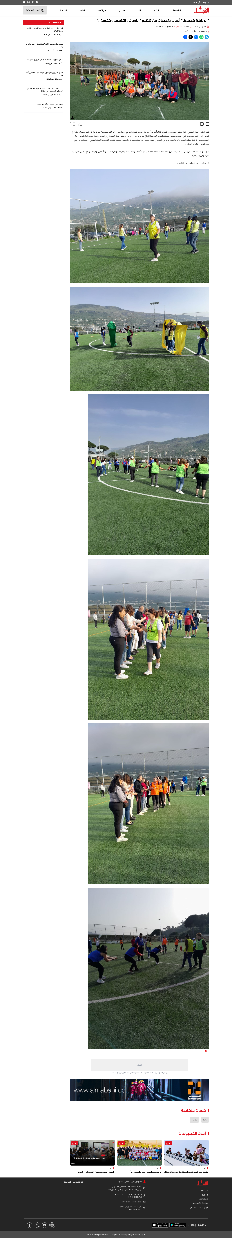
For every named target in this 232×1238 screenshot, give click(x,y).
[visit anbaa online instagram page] (52, 1225)
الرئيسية (177, 10)
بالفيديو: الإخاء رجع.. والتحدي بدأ (145, 1172)
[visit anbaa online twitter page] (37, 1225)
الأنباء (193, 31)
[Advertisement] (139, 1065)
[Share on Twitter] (191, 37)
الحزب (82, 10)
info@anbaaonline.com (131, 1202)
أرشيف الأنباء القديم (199, 1207)
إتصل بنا (204, 1194)
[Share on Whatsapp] (201, 37)
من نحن (204, 1190)
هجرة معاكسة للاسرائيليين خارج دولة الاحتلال (186, 1172)
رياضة (205, 1119)
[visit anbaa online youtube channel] (44, 1225)
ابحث (64, 10)
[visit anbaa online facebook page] (29, 1225)
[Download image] (72, 117)
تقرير (204, 1168)
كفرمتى (194, 1119)
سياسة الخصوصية (200, 1203)
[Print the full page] (80, 124)
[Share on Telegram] (207, 37)
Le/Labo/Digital (139, 1234)
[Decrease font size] (202, 124)
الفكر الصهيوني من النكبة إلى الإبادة (96, 1172)
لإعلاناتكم (203, 1199)
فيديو (122, 10)
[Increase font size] (207, 124)
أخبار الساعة (203, 31)
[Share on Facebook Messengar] (196, 37)
